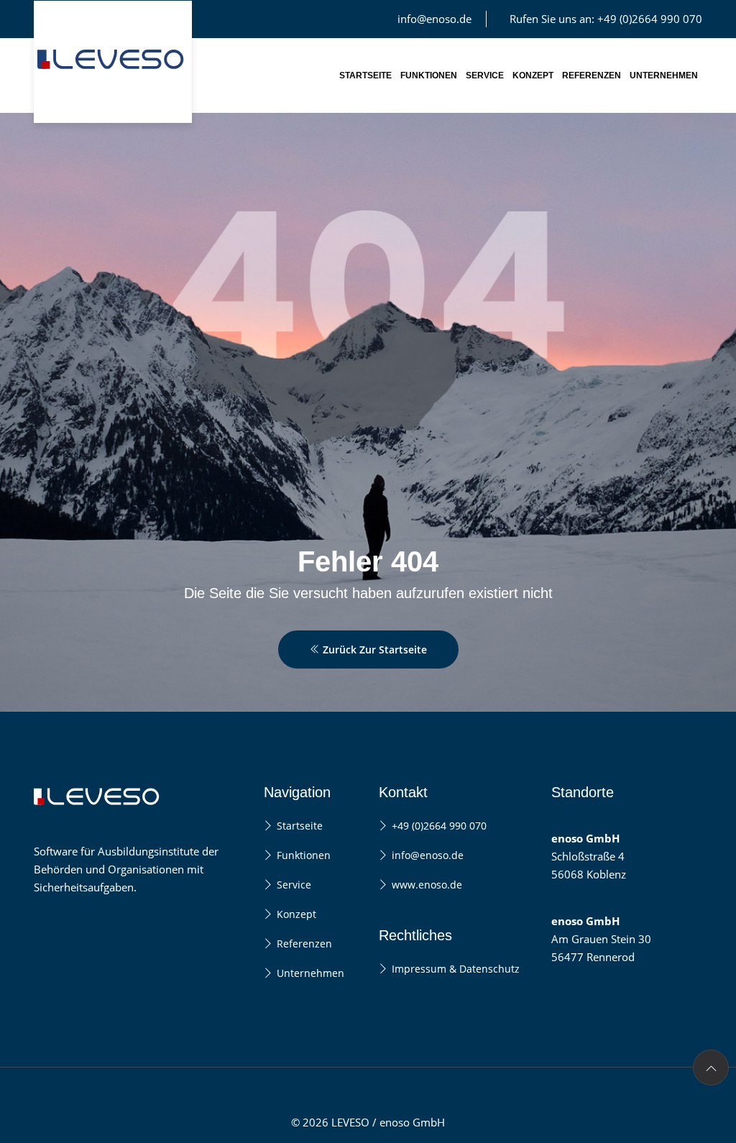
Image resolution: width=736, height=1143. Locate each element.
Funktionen (428, 75)
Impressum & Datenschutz (456, 969)
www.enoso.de (427, 884)
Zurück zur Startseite (373, 649)
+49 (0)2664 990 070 (439, 825)
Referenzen (591, 75)
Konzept (532, 75)
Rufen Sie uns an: (606, 19)
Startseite (365, 75)
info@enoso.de (434, 19)
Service (485, 75)
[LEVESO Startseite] (113, 62)
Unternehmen (664, 75)
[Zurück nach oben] (711, 1067)
